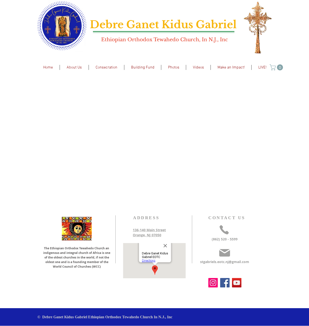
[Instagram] (213, 282)
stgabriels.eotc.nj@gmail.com (224, 261)
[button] (277, 67)
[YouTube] (236, 282)
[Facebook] (225, 282)
